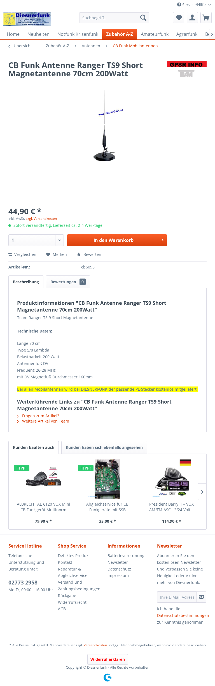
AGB (62, 608)
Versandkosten (95, 645)
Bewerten (91, 254)
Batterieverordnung (126, 555)
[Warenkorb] (206, 17)
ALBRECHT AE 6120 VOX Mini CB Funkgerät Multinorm (43, 506)
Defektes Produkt (74, 555)
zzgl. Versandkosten (41, 218)
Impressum (118, 575)
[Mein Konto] (192, 17)
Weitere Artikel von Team (45, 421)
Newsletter (118, 562)
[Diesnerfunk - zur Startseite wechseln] (27, 19)
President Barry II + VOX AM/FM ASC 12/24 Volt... (171, 506)
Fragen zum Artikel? (40, 415)
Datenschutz (119, 569)
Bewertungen (67, 281)
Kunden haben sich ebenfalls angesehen (104, 447)
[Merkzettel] (178, 17)
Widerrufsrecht (72, 602)
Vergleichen (24, 254)
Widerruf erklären (107, 659)
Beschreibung (26, 281)
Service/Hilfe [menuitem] (194, 4)
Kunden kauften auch (33, 447)
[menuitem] (114, 17)
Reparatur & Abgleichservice (72, 572)
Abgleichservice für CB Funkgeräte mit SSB (107, 506)
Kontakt (65, 562)
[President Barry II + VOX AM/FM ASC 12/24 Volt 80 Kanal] (171, 479)
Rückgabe (67, 595)
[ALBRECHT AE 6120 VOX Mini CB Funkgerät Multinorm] (43, 479)
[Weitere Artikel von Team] (187, 70)
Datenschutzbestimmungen (183, 615)
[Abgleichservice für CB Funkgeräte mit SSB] (107, 479)
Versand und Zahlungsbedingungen (79, 585)
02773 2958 (23, 582)
